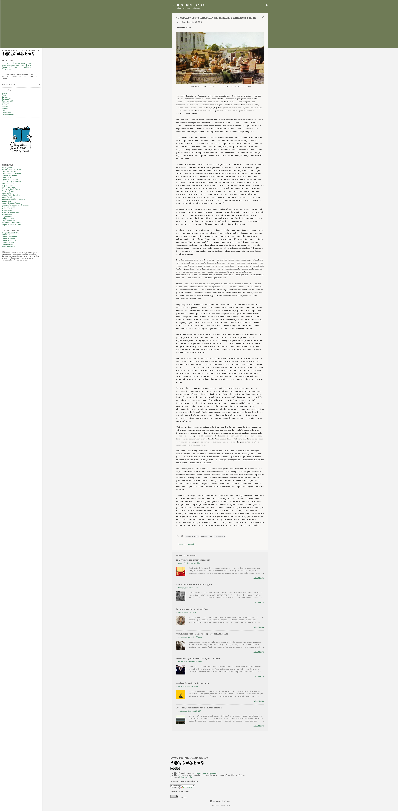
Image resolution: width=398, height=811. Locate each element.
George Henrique (8, 185)
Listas (4, 111)
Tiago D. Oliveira (8, 221)
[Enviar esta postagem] (181, 536)
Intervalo (5, 103)
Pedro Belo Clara (8, 207)
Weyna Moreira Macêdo (11, 225)
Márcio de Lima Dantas (11, 203)
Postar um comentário (187, 544)
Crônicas (5, 107)
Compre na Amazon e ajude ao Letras (16, 67)
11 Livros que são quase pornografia (193, 560)
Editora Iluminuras (9, 237)
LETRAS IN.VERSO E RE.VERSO (190, 5)
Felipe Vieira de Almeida (11, 181)
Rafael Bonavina (8, 211)
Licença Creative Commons (205, 773)
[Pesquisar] (267, 5)
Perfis (4, 95)
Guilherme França (9, 187)
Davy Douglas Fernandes (11, 173)
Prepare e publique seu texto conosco (16, 63)
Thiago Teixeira (8, 219)
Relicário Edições (8, 247)
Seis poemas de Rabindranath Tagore (194, 584)
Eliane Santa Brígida (10, 179)
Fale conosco (7, 69)
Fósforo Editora (8, 243)
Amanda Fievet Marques (11, 169)
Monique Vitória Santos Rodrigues (15, 205)
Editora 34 (6, 235)
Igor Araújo (6, 193)
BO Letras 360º (7, 101)
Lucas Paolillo (7, 197)
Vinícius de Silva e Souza (11, 223)
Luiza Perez (6, 201)
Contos (4, 105)
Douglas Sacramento (10, 175)
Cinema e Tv (6, 99)
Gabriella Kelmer (8, 183)
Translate (188, 788)
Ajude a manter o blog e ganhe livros (16, 65)
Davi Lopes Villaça (9, 171)
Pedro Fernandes (8, 209)
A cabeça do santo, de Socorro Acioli (193, 683)
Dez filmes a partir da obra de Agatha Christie (198, 658)
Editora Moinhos (8, 239)
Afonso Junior (7, 168)
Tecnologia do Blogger (221, 801)
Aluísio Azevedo (192, 536)
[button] (263, 17)
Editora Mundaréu (9, 241)
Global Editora (7, 245)
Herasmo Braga (8, 191)
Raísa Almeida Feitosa (10, 213)
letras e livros (206, 536)
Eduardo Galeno (8, 177)
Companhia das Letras (10, 233)
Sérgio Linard (7, 217)
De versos (5, 109)
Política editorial (185, 777)
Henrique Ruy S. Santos (11, 189)
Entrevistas (6, 113)
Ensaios (5, 97)
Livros (4, 93)
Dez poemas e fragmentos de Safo (192, 609)
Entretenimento (8, 115)
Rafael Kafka (220, 536)
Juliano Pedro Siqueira (11, 195)
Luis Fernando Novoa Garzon (13, 199)
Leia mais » (259, 578)
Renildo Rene (7, 215)
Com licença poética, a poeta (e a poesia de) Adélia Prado (202, 634)
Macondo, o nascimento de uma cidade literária (199, 708)
